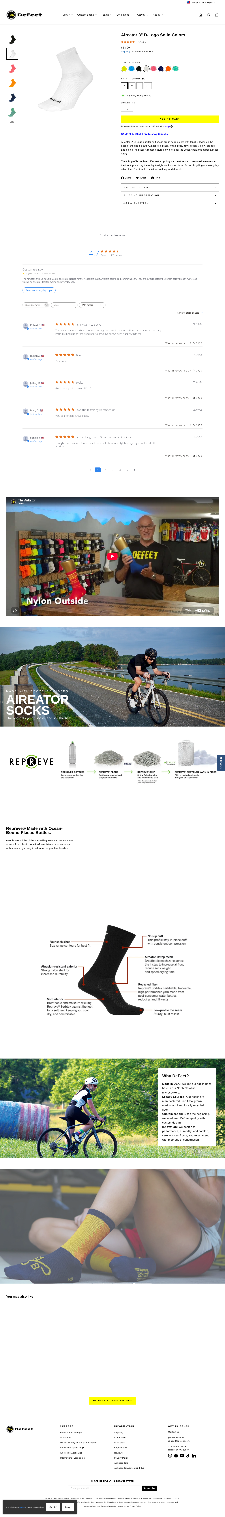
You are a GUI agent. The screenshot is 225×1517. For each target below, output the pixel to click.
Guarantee (65, 1437)
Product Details (137, 187)
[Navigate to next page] (134, 469)
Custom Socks (85, 14)
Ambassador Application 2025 (129, 1468)
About (156, 14)
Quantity (128, 103)
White (146, 69)
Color (130, 62)
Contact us (173, 1432)
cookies (21, 1507)
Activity (141, 14)
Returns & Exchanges (71, 1432)
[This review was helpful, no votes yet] (194, 343)
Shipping (125, 51)
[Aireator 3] (8, 1370)
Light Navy (161, 69)
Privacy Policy (121, 1458)
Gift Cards (119, 1442)
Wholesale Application (71, 1453)
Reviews (118, 1453)
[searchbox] (33, 305)
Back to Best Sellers (114, 1400)
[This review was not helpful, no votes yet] (199, 343)
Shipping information (141, 195)
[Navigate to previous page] (90, 469)
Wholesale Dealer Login (72, 1448)
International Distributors (72, 1458)
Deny (67, 1507)
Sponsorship (120, 1448)
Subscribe (149, 1488)
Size (131, 79)
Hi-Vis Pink (153, 69)
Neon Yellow (124, 69)
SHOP (66, 14)
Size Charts (120, 1437)
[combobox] (64, 305)
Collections (123, 14)
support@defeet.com (178, 1441)
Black (139, 69)
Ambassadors (121, 1463)
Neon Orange (168, 69)
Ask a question (136, 203)
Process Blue (131, 69)
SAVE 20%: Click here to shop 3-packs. (145, 134)
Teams (105, 14)
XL (147, 85)
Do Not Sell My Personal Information (78, 1442)
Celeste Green (175, 69)
